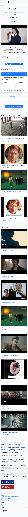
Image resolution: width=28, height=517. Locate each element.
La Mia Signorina (6, 302)
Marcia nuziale (5, 219)
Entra (14, 8)
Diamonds (4, 250)
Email (2, 512)
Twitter (2, 506)
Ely (17, 47)
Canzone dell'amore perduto (9, 138)
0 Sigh (22, 86)
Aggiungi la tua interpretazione (15, 64)
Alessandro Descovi (6, 474)
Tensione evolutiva (6, 407)
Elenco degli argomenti (7, 500)
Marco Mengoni (13, 355)
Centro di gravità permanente (9, 191)
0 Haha (17, 86)
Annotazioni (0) (15, 58)
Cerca (2, 495)
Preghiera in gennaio (7, 165)
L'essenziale (5, 355)
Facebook (3, 504)
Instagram (3, 507)
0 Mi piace (5, 86)
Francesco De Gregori (16, 381)
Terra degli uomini (6, 432)
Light (18, 8)
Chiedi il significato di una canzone (10, 496)
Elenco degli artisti (5, 498)
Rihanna (11, 250)
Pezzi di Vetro (5, 381)
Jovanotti (15, 407)
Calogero (12, 96)
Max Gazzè (11, 276)
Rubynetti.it (4, 467)
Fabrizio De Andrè (18, 165)
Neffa (13, 302)
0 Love (11, 86)
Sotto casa (4, 276)
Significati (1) (5, 58)
